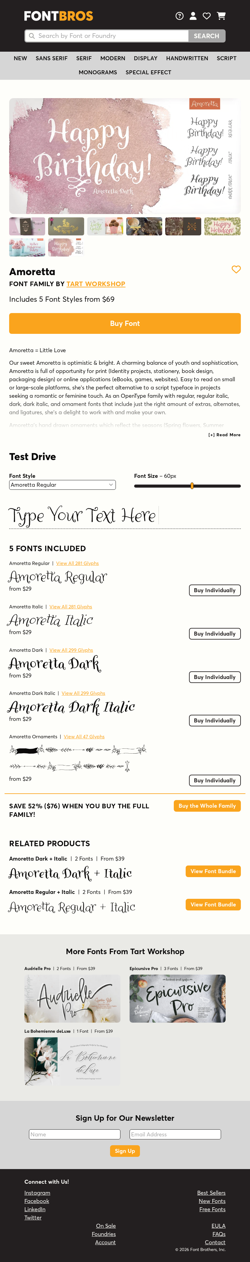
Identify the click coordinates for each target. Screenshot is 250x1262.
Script (227, 58)
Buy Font (125, 323)
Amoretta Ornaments (33, 736)
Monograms (98, 72)
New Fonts (212, 1201)
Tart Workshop (95, 283)
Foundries (104, 1234)
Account (105, 1242)
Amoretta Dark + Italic (70, 873)
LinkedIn (34, 1209)
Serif (84, 58)
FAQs (219, 1234)
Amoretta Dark (26, 650)
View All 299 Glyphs (71, 650)
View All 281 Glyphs (77, 563)
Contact (215, 1242)
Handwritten (187, 58)
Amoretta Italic (26, 606)
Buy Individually (215, 590)
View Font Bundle (213, 871)
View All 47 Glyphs (84, 736)
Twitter (32, 1217)
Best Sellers (211, 1192)
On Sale (106, 1225)
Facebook (36, 1201)
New (20, 58)
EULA (219, 1225)
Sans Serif (52, 58)
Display (146, 58)
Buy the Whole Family (207, 805)
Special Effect (148, 72)
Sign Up (125, 1150)
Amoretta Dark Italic (32, 693)
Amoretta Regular (29, 563)
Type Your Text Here (83, 515)
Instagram (37, 1192)
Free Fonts (212, 1209)
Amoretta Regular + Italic (72, 906)
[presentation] (225, 434)
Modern (112, 58)
